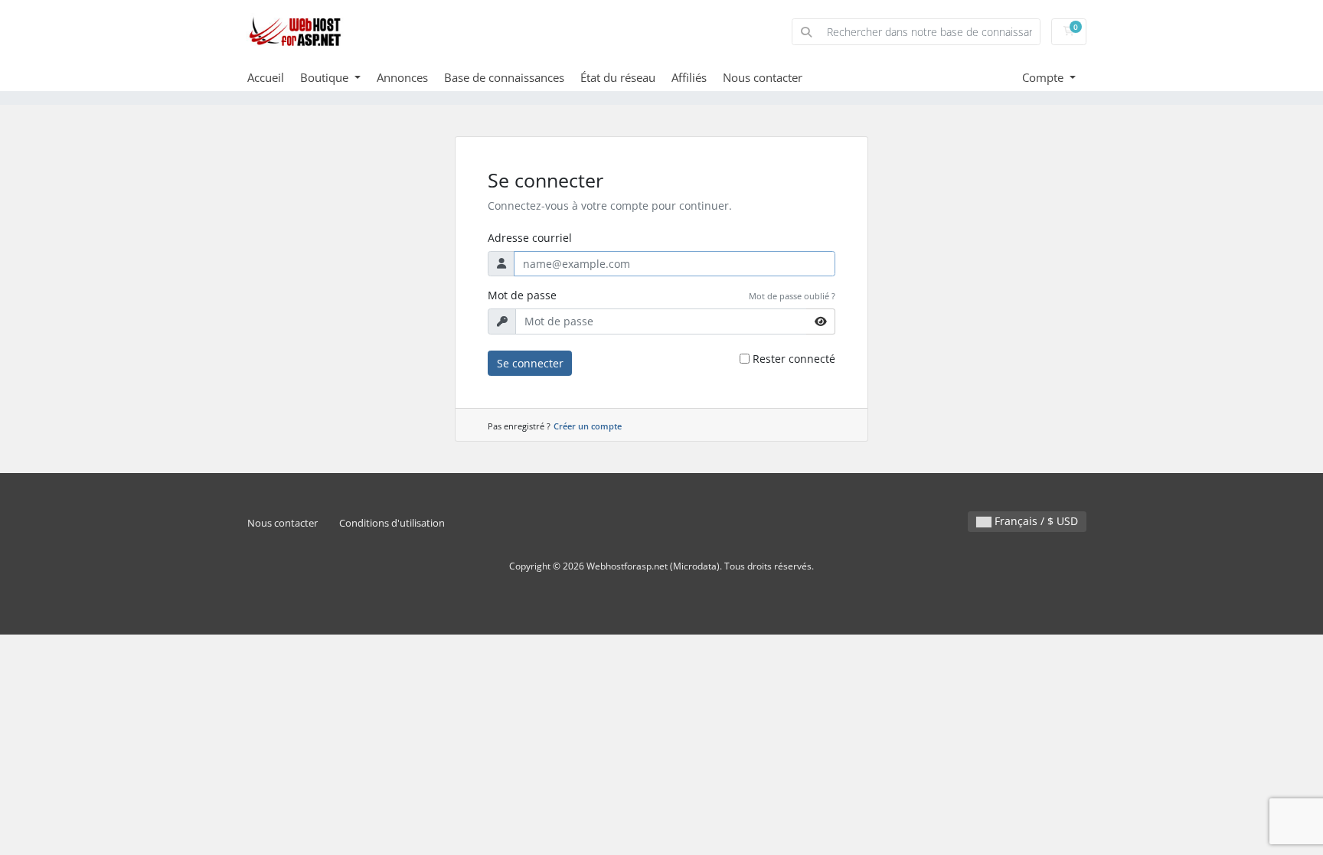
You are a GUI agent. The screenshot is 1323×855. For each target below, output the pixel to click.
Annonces (402, 77)
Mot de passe (522, 295)
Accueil (265, 77)
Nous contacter (762, 77)
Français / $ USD (1034, 521)
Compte (1044, 77)
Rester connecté (794, 358)
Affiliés (689, 77)
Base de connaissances (504, 77)
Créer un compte (588, 426)
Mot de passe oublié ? (792, 296)
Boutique (325, 77)
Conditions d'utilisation (392, 523)
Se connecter (530, 363)
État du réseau (617, 77)
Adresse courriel (530, 237)
